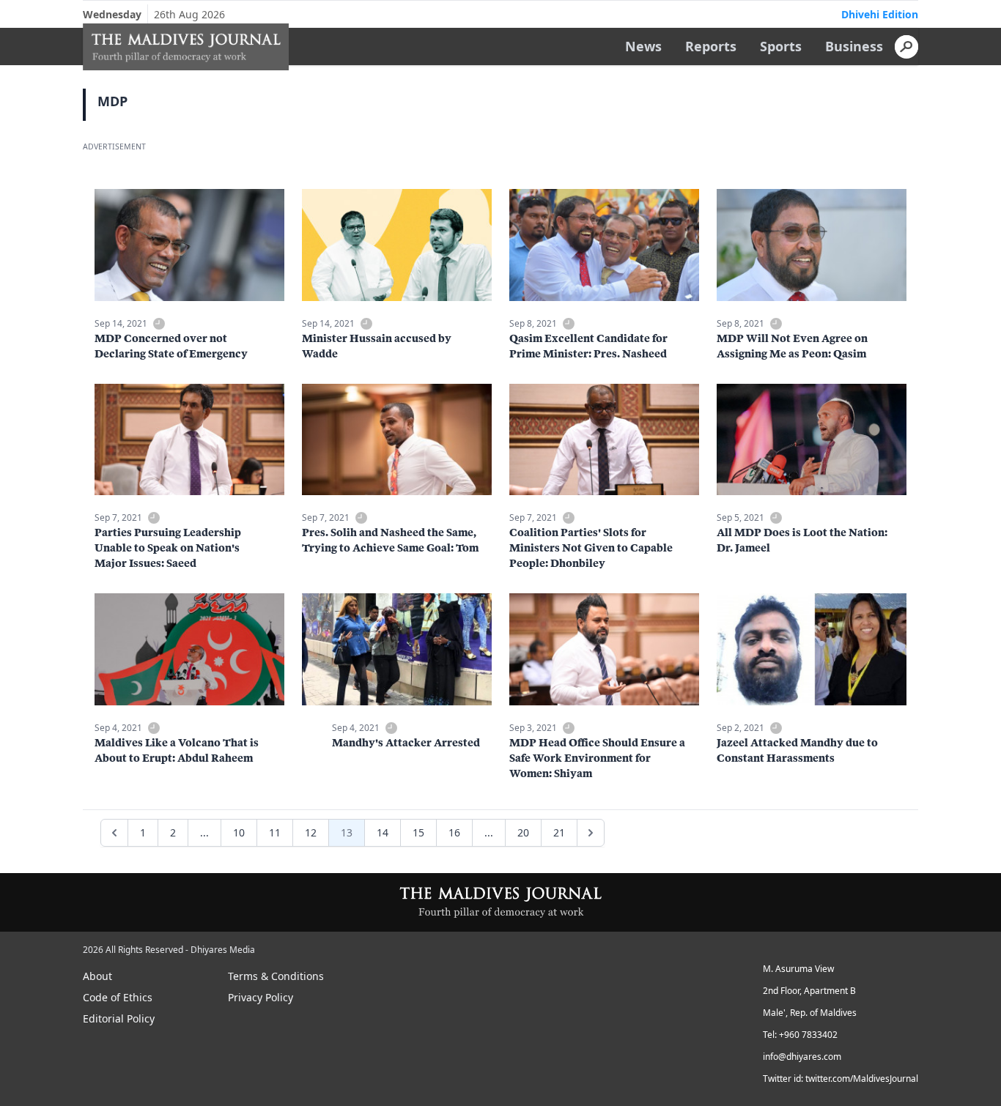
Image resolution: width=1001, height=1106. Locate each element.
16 (454, 832)
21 (559, 832)
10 (239, 832)
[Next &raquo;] (591, 833)
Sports (781, 46)
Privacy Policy (260, 997)
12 (311, 832)
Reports (710, 46)
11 (275, 832)
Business (854, 46)
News (643, 46)
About (97, 976)
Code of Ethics (117, 997)
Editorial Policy (119, 1018)
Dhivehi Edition (879, 14)
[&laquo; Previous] (114, 833)
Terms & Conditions (276, 976)
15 (418, 832)
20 (523, 832)
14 (382, 832)
